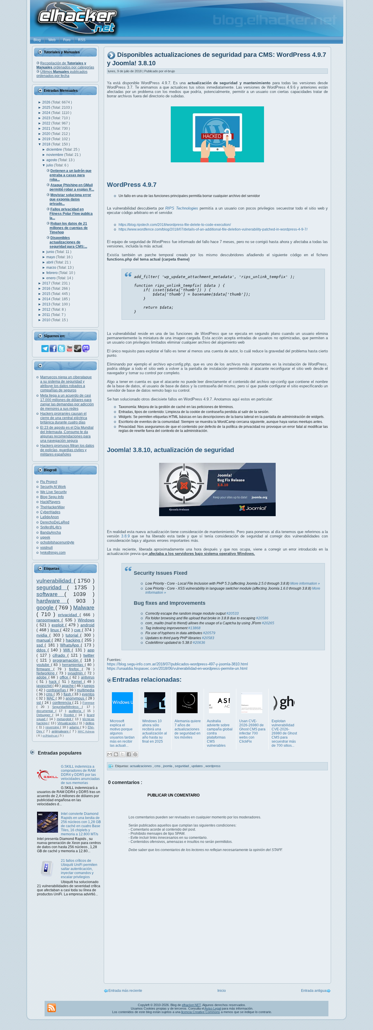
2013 (46, 304)
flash (68, 694)
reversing (52, 727)
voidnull (46, 548)
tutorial (73, 635)
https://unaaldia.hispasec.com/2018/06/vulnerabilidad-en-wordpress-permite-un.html (177, 668)
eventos (88, 694)
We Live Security (53, 492)
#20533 (232, 613)
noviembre (55, 155)
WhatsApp (70, 645)
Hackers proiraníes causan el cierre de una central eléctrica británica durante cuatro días (63, 418)
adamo (74, 727)
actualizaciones (141, 766)
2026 (46, 102)
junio (50, 252)
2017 (46, 283)
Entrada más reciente (125, 991)
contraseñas (56, 690)
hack (54, 682)
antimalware (61, 731)
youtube (43, 665)
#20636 (199, 643)
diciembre (54, 149)
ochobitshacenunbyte (57, 542)
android (87, 625)
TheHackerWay (52, 507)
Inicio (221, 991)
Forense (88, 702)
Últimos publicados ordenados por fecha (61, 74)
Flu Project (48, 482)
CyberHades (50, 512)
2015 (46, 294)
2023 (46, 118)
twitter (88, 655)
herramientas (73, 665)
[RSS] (51, 1008)
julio (50, 165)
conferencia (62, 703)
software (50, 594)
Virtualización (67, 723)
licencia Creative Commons (200, 1012)
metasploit (65, 719)
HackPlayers (50, 502)
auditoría (76, 711)
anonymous (75, 698)
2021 (46, 128)
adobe (42, 677)
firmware (44, 669)
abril (50, 262)
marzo (51, 268)
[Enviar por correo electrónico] (109, 754)
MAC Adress (86, 731)
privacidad (69, 614)
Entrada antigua (313, 991)
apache (68, 686)
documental (45, 711)
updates (197, 766)
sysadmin (76, 673)
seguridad (51, 587)
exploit (58, 625)
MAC (51, 698)
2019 (46, 139)
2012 (46, 309)
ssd (40, 645)
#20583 (208, 638)
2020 (46, 134)
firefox (75, 669)
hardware (51, 601)
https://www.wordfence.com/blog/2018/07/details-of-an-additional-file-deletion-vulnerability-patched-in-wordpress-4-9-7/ (213, 229)
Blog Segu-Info (52, 497)
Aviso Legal (213, 1008)
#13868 (194, 628)
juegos (89, 686)
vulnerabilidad (55, 581)
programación (66, 660)
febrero (52, 273)
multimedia (85, 690)
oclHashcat (50, 735)
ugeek (45, 537)
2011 (46, 315)
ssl (39, 703)
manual (44, 640)
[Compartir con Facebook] (129, 754)
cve (78, 630)
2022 (46, 123)
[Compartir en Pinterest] (135, 754)
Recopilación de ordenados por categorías (65, 65)
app (90, 650)
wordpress (213, 766)
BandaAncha (50, 532)
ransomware (48, 620)
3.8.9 (125, 536)
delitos (89, 723)
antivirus (87, 677)
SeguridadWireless (67, 707)
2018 (46, 144)
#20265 (268, 623)
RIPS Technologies (181, 208)
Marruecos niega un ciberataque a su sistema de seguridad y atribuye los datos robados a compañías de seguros (66, 383)
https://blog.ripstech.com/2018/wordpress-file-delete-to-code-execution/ (175, 225)
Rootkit (69, 715)
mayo (51, 257)
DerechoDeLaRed (54, 522)
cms (50, 694)
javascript (44, 686)
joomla (168, 766)
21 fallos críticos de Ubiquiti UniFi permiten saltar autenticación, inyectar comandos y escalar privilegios (79, 869)
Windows (86, 620)
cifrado (59, 655)
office (65, 677)
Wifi (67, 650)
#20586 (262, 618)
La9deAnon (49, 517)
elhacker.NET (191, 1005)
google (45, 607)
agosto (52, 160)
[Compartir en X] (122, 754)
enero (51, 278)
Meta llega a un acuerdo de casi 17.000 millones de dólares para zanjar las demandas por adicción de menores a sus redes (67, 402)
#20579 (209, 633)
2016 (46, 288)
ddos (41, 650)
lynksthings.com (53, 553)
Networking (46, 673)
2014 (46, 299)
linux (55, 630)
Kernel (77, 682)
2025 (46, 108)
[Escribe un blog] (116, 754)
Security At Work (53, 487)
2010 (46, 320)
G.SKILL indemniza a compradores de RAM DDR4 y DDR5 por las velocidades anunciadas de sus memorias (80, 774)
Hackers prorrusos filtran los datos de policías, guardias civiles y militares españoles (67, 450)
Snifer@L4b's (50, 527)
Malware (83, 607)
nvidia (42, 635)
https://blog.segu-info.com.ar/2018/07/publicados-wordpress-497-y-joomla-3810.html (177, 664)
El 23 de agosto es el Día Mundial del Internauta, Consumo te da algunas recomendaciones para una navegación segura (67, 434)
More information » (305, 583)
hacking (74, 640)
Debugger (44, 715)
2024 (46, 113)
